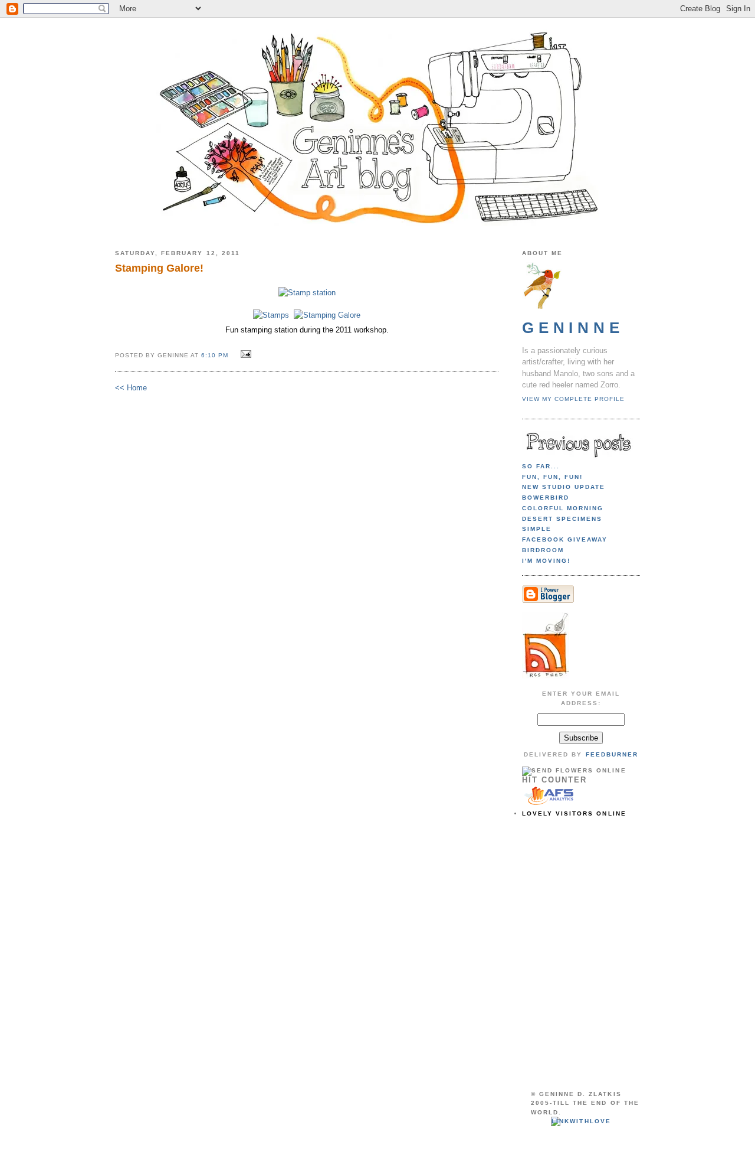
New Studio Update (563, 487)
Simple (537, 529)
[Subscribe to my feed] (545, 677)
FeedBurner (612, 754)
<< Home (131, 387)
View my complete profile (573, 399)
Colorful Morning (562, 508)
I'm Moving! (546, 560)
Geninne (573, 328)
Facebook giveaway (565, 539)
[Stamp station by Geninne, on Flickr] (307, 292)
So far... (541, 466)
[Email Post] (244, 354)
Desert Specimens (562, 519)
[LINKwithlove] (580, 1121)
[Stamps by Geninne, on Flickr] (271, 315)
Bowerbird (545, 497)
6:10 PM (214, 355)
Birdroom (543, 550)
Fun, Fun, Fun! (552, 477)
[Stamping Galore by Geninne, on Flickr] (327, 315)
